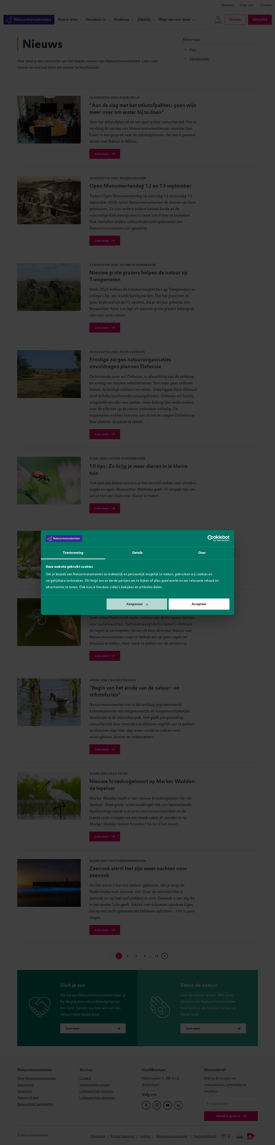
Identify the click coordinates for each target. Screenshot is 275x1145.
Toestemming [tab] (73, 553)
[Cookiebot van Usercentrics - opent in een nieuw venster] (210, 538)
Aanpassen (134, 604)
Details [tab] (137, 553)
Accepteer (198, 604)
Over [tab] (202, 553)
